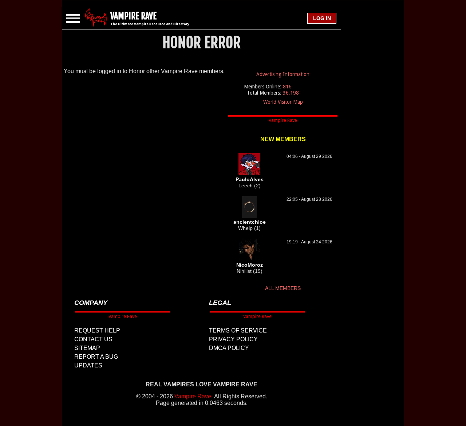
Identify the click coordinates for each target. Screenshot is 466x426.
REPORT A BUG (96, 357)
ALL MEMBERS (283, 288)
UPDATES (88, 365)
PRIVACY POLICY (233, 339)
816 (287, 86)
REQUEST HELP (97, 330)
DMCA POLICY (229, 348)
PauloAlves (250, 179)
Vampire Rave (192, 396)
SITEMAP (87, 348)
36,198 (291, 93)
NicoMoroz (249, 265)
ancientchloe (249, 222)
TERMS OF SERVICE (238, 330)
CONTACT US (93, 339)
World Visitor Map (283, 102)
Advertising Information (282, 74)
